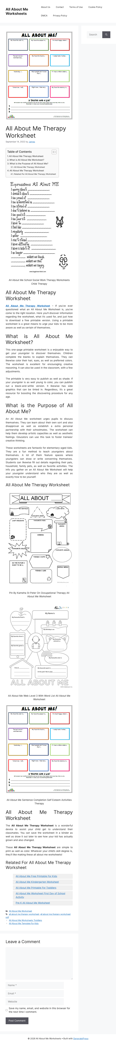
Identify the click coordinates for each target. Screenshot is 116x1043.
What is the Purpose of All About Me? (29, 163)
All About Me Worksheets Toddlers (25, 920)
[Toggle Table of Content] (53, 152)
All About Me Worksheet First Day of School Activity (40, 895)
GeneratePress (80, 1038)
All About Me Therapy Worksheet (26, 156)
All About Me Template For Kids (24, 923)
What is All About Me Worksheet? (26, 160)
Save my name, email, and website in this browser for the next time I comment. (39, 1010)
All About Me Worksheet (20, 911)
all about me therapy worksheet (24, 914)
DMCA (44, 15)
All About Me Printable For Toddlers (36, 887)
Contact (60, 7)
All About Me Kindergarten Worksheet (37, 881)
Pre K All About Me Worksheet (33, 902)
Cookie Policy (95, 7)
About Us (45, 7)
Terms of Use (76, 7)
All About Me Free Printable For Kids (36, 876)
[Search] (106, 34)
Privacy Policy (60, 15)
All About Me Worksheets (17, 11)
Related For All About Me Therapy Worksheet (35, 174)
